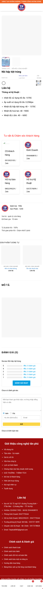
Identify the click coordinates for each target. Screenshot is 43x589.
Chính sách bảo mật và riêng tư (16, 559)
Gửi (21, 424)
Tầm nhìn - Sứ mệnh (11, 453)
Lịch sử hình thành (11, 465)
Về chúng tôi (8, 449)
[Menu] (3, 7)
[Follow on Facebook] (3, 535)
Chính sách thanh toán (12, 547)
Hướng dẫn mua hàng (12, 563)
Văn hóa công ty (10, 461)
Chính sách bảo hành (12, 551)
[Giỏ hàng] (40, 7)
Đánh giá (4, 78)
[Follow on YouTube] (6, 535)
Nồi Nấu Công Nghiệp (19, 68)
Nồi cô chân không (11, 268)
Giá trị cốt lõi (9, 457)
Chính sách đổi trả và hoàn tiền (15, 555)
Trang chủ (6, 68)
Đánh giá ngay (21, 383)
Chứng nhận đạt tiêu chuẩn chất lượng (18, 469)
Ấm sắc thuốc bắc (32, 268)
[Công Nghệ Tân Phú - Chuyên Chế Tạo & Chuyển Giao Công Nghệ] (21, 7)
